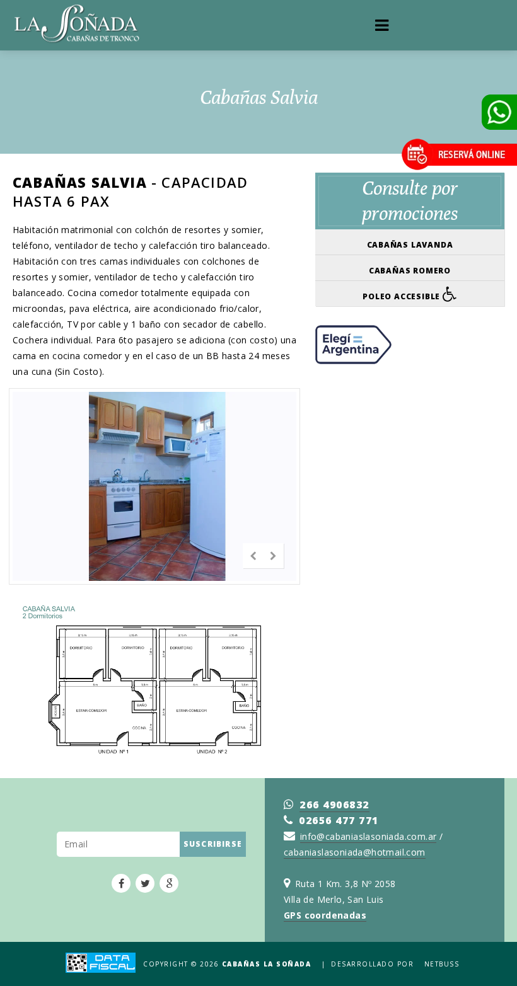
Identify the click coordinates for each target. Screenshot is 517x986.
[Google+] (169, 883)
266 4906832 (334, 804)
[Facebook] (121, 883)
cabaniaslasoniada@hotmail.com (355, 852)
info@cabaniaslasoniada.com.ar (368, 836)
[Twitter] (145, 883)
